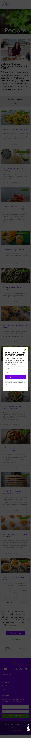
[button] (26, 350)
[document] (15, 369)
